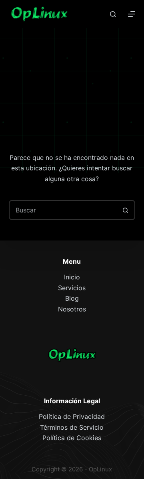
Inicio (72, 277)
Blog (72, 298)
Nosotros (72, 309)
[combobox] (63, 210)
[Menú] (131, 14)
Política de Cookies (71, 438)
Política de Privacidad (72, 416)
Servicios (72, 288)
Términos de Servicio (72, 427)
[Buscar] (113, 14)
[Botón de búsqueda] (125, 210)
